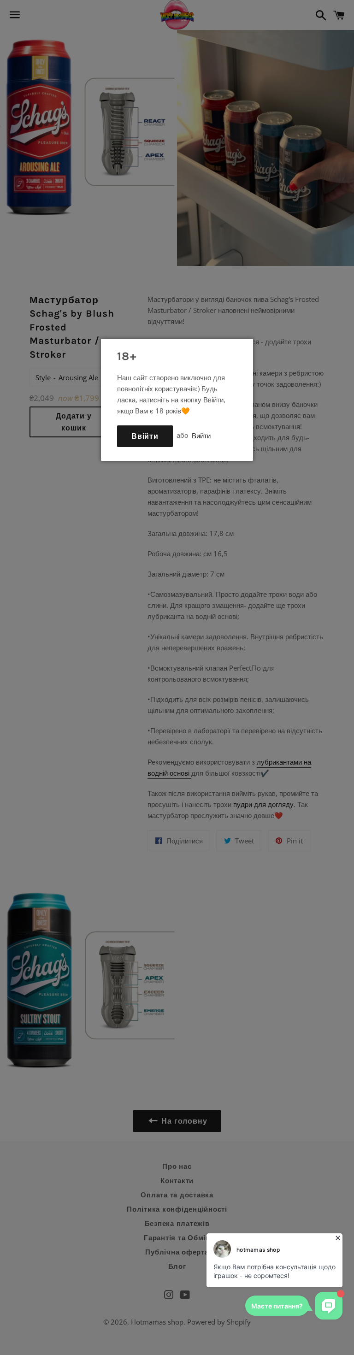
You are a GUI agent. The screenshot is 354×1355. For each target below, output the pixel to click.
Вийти (201, 435)
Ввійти (145, 436)
